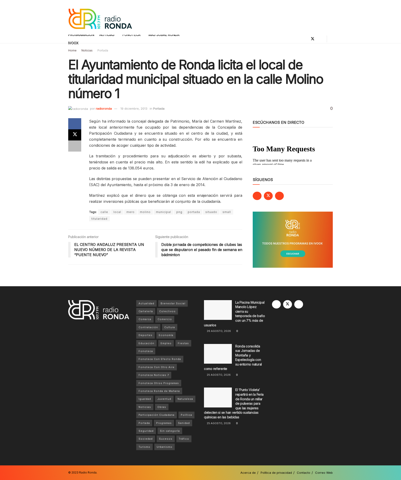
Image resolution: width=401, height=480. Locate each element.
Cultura (169, 327)
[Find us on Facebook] (304, 39)
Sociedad (146, 438)
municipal (163, 212)
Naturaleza (185, 399)
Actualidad (146, 303)
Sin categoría (170, 430)
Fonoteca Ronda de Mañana (159, 391)
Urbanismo (164, 446)
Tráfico (184, 438)
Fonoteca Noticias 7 (154, 375)
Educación (146, 343)
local (117, 212)
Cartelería (146, 311)
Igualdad (145, 399)
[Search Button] (331, 39)
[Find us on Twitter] (312, 39)
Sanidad (184, 423)
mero (130, 212)
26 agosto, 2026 (218, 331)
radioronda (104, 108)
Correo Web (324, 472)
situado (211, 212)
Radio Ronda (88, 472)
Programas (164, 423)
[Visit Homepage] (100, 17)
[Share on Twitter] (74, 134)
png (179, 212)
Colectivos (167, 311)
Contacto (303, 472)
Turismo (144, 446)
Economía (166, 335)
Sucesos (165, 438)
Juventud (164, 399)
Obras (161, 407)
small (227, 212)
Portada (102, 50)
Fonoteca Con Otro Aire (157, 367)
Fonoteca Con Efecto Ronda (160, 359)
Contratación (148, 327)
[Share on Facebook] (74, 123)
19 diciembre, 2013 (133, 108)
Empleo (166, 343)
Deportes (145, 335)
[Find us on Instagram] (320, 39)
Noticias (87, 50)
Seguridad (146, 430)
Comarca (145, 319)
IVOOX (73, 43)
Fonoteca (146, 351)
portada (194, 212)
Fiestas (183, 343)
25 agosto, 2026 (218, 374)
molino (145, 212)
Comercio (165, 319)
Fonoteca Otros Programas (159, 383)
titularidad (99, 218)
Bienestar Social (173, 303)
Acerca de (248, 472)
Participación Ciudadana (157, 414)
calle (104, 212)
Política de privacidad (276, 472)
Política (186, 414)
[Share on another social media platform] (74, 146)
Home (72, 50)
